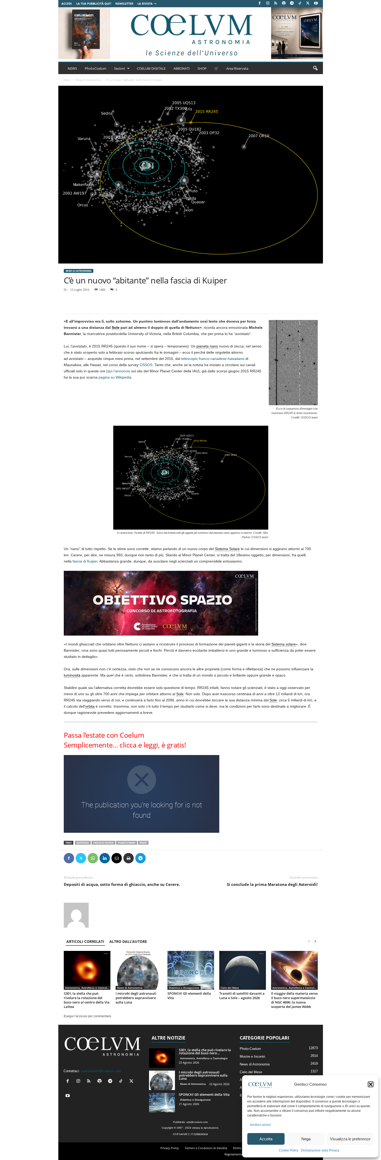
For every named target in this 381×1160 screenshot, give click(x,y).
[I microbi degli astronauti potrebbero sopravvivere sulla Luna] (139, 970)
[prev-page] (309, 941)
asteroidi (83, 842)
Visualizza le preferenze (350, 1139)
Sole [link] (115, 327)
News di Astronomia (88, 80)
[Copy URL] (164, 858)
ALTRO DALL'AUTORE (128, 941)
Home (67, 80)
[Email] (116, 858)
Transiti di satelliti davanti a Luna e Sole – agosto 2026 (242, 995)
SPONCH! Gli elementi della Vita (189, 995)
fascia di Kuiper (85, 561)
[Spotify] (284, 3)
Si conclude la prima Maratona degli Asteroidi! (272, 884)
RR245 (143, 842)
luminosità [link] (72, 675)
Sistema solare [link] (283, 644)
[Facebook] (260, 3)
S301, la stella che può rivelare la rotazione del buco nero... (205, 1051)
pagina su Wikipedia (114, 377)
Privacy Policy (169, 1148)
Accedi (66, 3)
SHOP (202, 68)
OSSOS (146, 365)
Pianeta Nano (126, 842)
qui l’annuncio (119, 371)
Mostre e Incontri (252, 1056)
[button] (370, 1084)
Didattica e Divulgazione (184, 988)
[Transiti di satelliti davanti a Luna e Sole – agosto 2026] (242, 970)
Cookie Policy (288, 1150)
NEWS (72, 68)
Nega (306, 1139)
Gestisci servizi (260, 1125)
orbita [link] (90, 706)
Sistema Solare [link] (227, 549)
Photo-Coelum (250, 1049)
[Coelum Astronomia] (190, 33)
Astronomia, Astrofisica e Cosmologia (87, 988)
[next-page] (315, 941)
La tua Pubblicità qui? (93, 3)
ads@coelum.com (197, 1122)
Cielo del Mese (230, 988)
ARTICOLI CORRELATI (85, 941)
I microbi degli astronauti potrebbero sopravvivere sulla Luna (136, 998)
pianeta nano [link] (207, 346)
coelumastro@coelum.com (101, 1071)
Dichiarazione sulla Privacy (320, 1150)
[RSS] (276, 3)
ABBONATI (181, 68)
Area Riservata (237, 68)
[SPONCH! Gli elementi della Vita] (190, 970)
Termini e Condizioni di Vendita (206, 1148)
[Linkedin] (105, 858)
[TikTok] (300, 3)
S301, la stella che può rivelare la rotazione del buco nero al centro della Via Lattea (87, 1000)
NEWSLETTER (124, 3)
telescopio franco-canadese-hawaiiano (212, 359)
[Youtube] (316, 3)
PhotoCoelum (95, 68)
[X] (308, 3)
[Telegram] (292, 3)
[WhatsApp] (93, 858)
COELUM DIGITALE (151, 68)
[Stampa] (128, 858)
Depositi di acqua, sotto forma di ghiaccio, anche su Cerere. (122, 884)
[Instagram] (268, 3)
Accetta (265, 1139)
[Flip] (152, 858)
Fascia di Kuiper (103, 842)
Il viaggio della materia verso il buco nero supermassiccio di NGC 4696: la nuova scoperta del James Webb (294, 1000)
